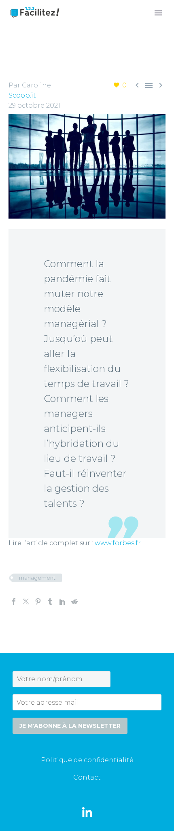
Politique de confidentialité (87, 760)
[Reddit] (74, 601)
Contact (87, 777)
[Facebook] (14, 601)
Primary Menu (158, 13)
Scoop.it (22, 95)
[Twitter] (26, 601)
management (37, 577)
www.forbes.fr (118, 543)
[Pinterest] (38, 601)
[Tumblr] (50, 601)
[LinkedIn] (62, 601)
